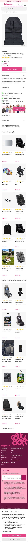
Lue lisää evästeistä (6, 531)
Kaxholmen (5, 52)
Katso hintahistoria (6, 65)
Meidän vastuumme (15, 460)
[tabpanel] (14, 30)
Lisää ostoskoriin (11, 69)
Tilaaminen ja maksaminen (16, 455)
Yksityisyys (13, 457)
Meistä (2, 464)
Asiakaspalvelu (4, 448)
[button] (2, 4)
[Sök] (3, 9)
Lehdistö (13, 462)
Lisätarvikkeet (12, 11)
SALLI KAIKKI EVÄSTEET (14, 535)
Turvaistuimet (5, 11)
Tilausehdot (3, 450)
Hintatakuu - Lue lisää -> (8, 97)
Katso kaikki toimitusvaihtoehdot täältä (11, 126)
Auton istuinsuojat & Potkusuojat (9, 12)
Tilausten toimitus (15, 452)
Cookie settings (4, 460)
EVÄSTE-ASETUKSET (14, 539)
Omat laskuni (4, 452)
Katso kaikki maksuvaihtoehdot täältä (10, 125)
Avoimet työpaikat (5, 462)
